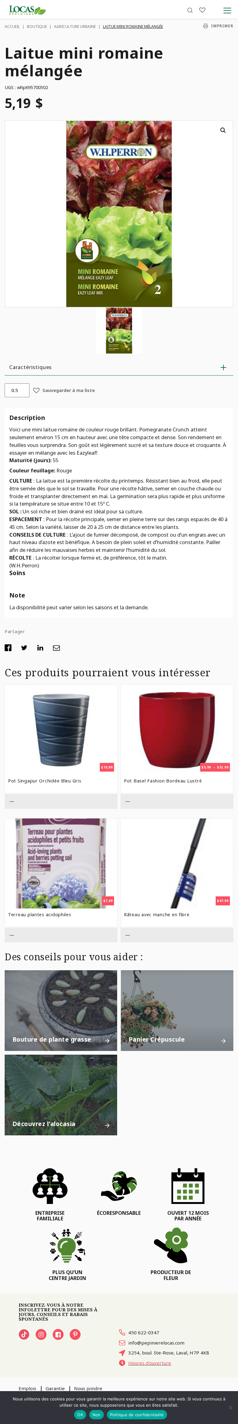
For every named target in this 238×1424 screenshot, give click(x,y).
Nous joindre (88, 1388)
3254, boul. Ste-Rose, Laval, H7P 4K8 (168, 1353)
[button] (223, 130)
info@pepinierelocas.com (156, 1343)
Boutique (37, 26)
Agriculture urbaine (75, 26)
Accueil (12, 26)
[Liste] (202, 10)
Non (96, 1414)
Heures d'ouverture (149, 1363)
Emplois (27, 1388)
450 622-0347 (143, 1332)
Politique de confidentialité (137, 1414)
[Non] (230, 1407)
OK (80, 1414)
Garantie (55, 1388)
